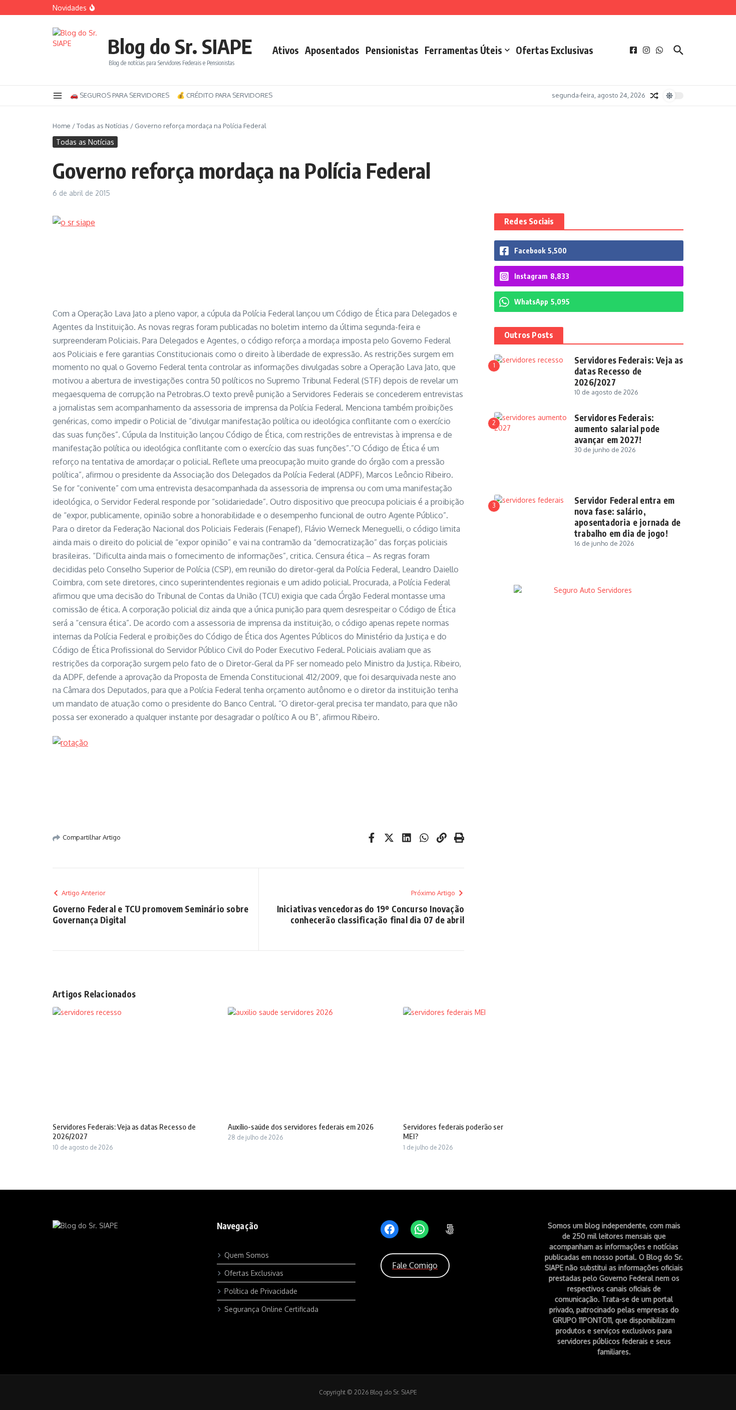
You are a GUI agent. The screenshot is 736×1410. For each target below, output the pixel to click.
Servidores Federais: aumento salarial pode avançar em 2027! (616, 428)
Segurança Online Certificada (271, 1309)
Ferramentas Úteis (463, 50)
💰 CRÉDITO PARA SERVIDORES (224, 95)
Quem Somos (246, 1255)
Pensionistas (392, 50)
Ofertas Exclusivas (554, 50)
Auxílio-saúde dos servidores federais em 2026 (301, 1126)
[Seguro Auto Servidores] (589, 590)
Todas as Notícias (103, 126)
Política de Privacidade (260, 1291)
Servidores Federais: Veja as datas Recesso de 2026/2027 (628, 371)
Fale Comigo (415, 1265)
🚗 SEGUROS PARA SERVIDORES (119, 95)
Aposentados (332, 50)
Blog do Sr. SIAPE (180, 46)
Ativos (285, 50)
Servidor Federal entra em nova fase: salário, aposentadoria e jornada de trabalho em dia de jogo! (627, 517)
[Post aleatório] (654, 96)
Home (62, 126)
